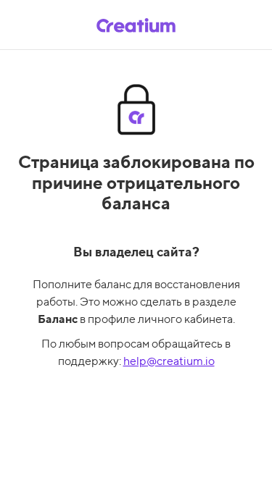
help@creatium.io (169, 361)
